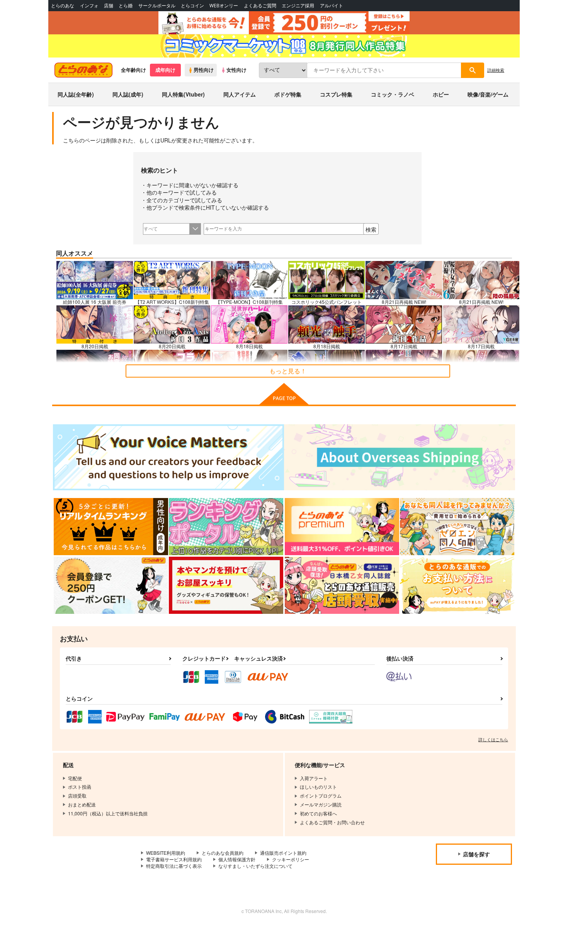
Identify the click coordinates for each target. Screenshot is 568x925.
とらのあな (62, 5)
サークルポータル (156, 5)
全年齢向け (133, 69)
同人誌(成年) (127, 94)
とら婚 (126, 5)
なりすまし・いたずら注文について (255, 865)
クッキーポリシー (290, 859)
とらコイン (192, 5)
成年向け (165, 69)
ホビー (441, 94)
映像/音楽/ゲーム (488, 94)
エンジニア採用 (298, 5)
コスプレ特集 (336, 94)
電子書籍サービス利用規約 (174, 859)
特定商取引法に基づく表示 (174, 865)
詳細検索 (495, 70)
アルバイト (331, 5)
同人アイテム (239, 94)
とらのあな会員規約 (222, 852)
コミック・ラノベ (392, 94)
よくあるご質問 (260, 5)
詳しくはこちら (493, 739)
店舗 (108, 5)
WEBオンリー (223, 5)
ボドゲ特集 (287, 94)
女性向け (236, 69)
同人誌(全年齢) (76, 94)
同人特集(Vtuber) (183, 94)
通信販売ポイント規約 (283, 852)
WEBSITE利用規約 (165, 852)
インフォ (89, 5)
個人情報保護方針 (236, 859)
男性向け (204, 69)
